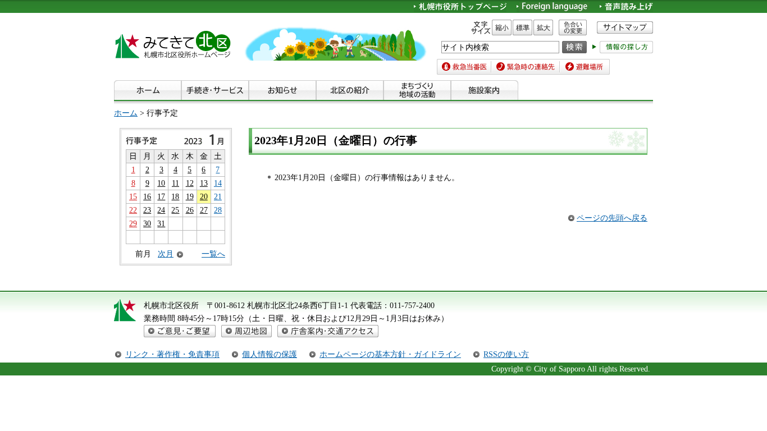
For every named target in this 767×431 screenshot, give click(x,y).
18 (175, 196)
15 (133, 196)
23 (147, 209)
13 (204, 182)
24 (161, 209)
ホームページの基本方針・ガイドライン (390, 354)
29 (133, 223)
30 (147, 223)
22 (133, 209)
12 (190, 182)
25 (175, 209)
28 (218, 209)
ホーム (126, 112)
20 (204, 196)
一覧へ (213, 253)
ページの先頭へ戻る (612, 217)
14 (218, 182)
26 (190, 209)
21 (218, 196)
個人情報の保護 (269, 354)
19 (190, 196)
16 (147, 196)
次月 (166, 254)
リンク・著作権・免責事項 (172, 354)
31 (161, 223)
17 (161, 196)
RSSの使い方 (506, 354)
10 (161, 182)
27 (204, 209)
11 (175, 182)
